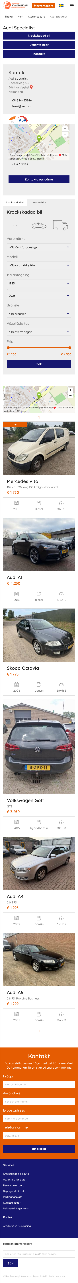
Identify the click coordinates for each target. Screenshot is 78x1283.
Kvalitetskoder (11, 1202)
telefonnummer (16, 1127)
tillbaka (8, 16)
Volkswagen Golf (25, 800)
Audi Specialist (18, 78)
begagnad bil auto (14, 1191)
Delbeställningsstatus (16, 1208)
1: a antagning (18, 275)
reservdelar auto (13, 1185)
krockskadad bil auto (16, 1173)
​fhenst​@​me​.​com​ (21, 106)
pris (10, 341)
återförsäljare (43, 6)
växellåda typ (18, 323)
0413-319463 (20, 163)
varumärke (16, 238)
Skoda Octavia (23, 668)
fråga (8, 1076)
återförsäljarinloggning (17, 1226)
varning (15, 1276)
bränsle (13, 305)
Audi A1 (14, 577)
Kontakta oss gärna (39, 179)
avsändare (11, 1093)
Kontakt (39, 54)
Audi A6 (15, 992)
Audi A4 (15, 896)
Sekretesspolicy (28, 1276)
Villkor (6, 1276)
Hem (20, 16)
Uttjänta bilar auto (14, 1179)
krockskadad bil (39, 35)
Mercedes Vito (22, 481)
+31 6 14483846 (22, 100)
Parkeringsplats (12, 1197)
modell (12, 257)
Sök (39, 364)
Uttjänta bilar (39, 45)
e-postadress (14, 1110)
